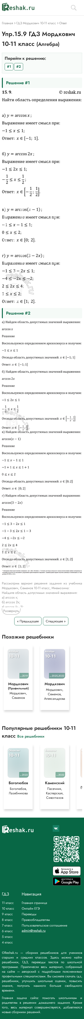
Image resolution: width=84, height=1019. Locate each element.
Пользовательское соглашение (44, 925)
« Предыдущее (28, 621)
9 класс (7, 914)
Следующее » (56, 621)
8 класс (7, 919)
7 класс (7, 925)
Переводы (29, 914)
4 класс (7, 942)
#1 (9, 66)
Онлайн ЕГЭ (31, 908)
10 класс (8, 908)
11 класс (8, 902)
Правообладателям (36, 919)
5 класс (7, 936)
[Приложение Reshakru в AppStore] (67, 874)
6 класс (7, 931)
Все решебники (30, 736)
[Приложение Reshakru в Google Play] (67, 884)
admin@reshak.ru (34, 930)
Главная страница (34, 902)
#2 (18, 66)
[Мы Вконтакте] (56, 828)
